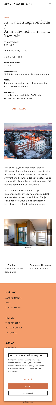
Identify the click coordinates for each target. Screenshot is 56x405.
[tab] (26, 247)
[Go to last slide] (6, 232)
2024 (6, 17)
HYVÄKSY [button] (28, 386)
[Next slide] (49, 232)
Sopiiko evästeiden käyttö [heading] (25, 355)
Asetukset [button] (28, 393)
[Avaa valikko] (50, 4)
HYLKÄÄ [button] (28, 379)
